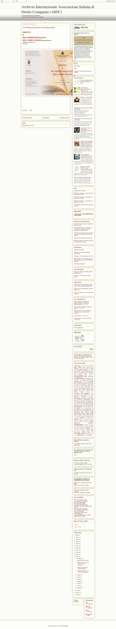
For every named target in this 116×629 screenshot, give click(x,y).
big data (83, 368)
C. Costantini (89, 603)
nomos (92, 417)
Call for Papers (83, 370)
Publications (78, 425)
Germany (84, 396)
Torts (92, 430)
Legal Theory (89, 413)
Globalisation (77, 398)
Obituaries (76, 419)
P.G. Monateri (89, 611)
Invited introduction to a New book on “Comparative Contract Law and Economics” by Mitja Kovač (83, 229)
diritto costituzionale (81, 385)
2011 (77, 590)
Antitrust (91, 367)
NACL (75, 68)
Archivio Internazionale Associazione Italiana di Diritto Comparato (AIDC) (57, 9)
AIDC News (77, 367)
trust (92, 432)
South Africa (77, 430)
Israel (81, 400)
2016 (77, 548)
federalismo (78, 395)
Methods (88, 416)
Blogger (66, 625)
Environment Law (89, 392)
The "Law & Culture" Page (80, 499)
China (78, 371)
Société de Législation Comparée (82, 492)
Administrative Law (78, 365)
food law (85, 395)
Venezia (89, 433)
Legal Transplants (78, 414)
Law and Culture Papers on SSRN (82, 515)
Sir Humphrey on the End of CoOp (82, 318)
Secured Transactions (79, 428)
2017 (77, 545)
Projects (86, 421)
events (86, 394)
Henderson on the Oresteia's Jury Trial (83, 256)
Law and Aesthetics (78, 402)
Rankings (86, 425)
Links (75, 455)
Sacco (88, 426)
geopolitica (76, 396)
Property (91, 421)
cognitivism (84, 372)
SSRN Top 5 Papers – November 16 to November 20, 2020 (83, 194)
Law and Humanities (85, 405)
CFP (92, 370)
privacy (91, 420)
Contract (84, 379)
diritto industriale (85, 386)
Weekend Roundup (79, 249)
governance (83, 398)
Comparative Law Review (34, 15)
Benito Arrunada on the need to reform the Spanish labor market (83, 241)
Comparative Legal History (80, 512)
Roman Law (83, 426)
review (77, 426)
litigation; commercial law (81, 416)
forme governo (90, 395)
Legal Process (81, 413)
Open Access (83, 419)
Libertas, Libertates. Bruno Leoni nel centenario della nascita (86, 168)
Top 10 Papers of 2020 (79, 190)
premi (80, 420)
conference (90, 376)
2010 (77, 592)
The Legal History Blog (79, 503)
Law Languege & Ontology (80, 508)
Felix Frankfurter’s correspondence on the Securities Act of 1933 (86, 156)
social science (89, 429)
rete (74, 426)
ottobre (79, 574)
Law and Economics (84, 403)
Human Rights (90, 398)
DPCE (78, 443)
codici (80, 372)
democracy (87, 383)
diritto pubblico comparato (84, 389)
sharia (80, 429)
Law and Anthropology (88, 402)
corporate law (82, 381)
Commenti (78, 527)
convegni (76, 381)
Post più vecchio (64, 117)
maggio (79, 581)
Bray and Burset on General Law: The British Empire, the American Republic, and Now (83, 260)
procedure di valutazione (79, 421)
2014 (77, 552)
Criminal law (84, 382)
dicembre (79, 558)
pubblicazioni (77, 423)
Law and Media (87, 406)
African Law (86, 365)
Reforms (91, 425)
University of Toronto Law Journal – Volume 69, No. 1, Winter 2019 (83, 311)
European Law (78, 394)
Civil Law (88, 371)
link (77, 463)
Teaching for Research (79, 263)
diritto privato (82, 388)
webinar (85, 435)
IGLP (75, 399)
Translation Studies (86, 432)
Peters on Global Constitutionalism (82, 177)
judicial (90, 400)
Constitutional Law (88, 378)
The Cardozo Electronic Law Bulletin (35, 17)
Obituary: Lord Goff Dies (86, 97)
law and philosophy (86, 409)
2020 (77, 539)
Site (77, 472)
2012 (77, 556)
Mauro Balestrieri (89, 607)
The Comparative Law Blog (81, 501)
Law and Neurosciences (86, 408)
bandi (80, 368)
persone (87, 419)
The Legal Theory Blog (79, 502)
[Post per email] (30, 110)
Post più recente (27, 117)
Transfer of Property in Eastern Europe (82, 568)
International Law (88, 399)
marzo (78, 585)
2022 (77, 535)
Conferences (79, 378)
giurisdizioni (91, 396)
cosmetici (87, 381)
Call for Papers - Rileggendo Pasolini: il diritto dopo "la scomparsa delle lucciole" (86, 89)
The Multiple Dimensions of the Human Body (83, 571)
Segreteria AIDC (90, 615)
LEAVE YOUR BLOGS (79, 516)
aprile (78, 583)
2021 (77, 537)
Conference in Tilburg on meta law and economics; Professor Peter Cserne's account (83, 234)
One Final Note (78, 315)
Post (77, 524)
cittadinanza (83, 371)
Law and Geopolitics (79, 511)
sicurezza (84, 429)
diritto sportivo (82, 390)
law (92, 400)
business (76, 370)
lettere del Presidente (88, 414)
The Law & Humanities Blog (81, 505)
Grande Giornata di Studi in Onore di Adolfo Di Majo (86, 82)
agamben (91, 365)
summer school (85, 430)
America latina (85, 367)
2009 (77, 594)
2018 (77, 543)
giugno (79, 579)
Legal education (85, 412)
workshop (89, 435)
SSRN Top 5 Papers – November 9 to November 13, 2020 (83, 197)
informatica (79, 399)
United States (84, 433)
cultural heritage (81, 383)
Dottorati (76, 392)
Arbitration (76, 368)
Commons (91, 374)
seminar (87, 428)
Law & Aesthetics (78, 513)
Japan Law (85, 400)
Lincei (75, 416)
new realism (87, 417)
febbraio (79, 587)
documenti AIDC (89, 390)
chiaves (75, 371)
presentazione (86, 420)
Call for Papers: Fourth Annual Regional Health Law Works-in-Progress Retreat (81, 303)
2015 (77, 550)
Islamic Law (77, 400)
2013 (77, 554)
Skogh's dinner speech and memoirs (83, 238)
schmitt (91, 426)
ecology (81, 392)
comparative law (80, 376)
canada (89, 370)
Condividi (76, 354)
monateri (82, 417)
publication (90, 423)
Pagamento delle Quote (83, 560)
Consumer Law (77, 379)
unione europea (77, 433)
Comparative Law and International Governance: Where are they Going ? (86, 129)
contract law (90, 379)
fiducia (82, 395)
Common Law (82, 374)
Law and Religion (84, 410)
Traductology (77, 432)
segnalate (76, 464)
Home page (45, 117)
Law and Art (76, 403)
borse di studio (89, 368)
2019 (77, 541)
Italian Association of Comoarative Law (82, 356)
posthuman (76, 420)
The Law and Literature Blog (81, 510)
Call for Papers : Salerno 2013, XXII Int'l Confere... (83, 564)
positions (91, 419)
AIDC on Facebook (83, 354)
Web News (80, 435)
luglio (78, 577)
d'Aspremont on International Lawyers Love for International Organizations (83, 285)
